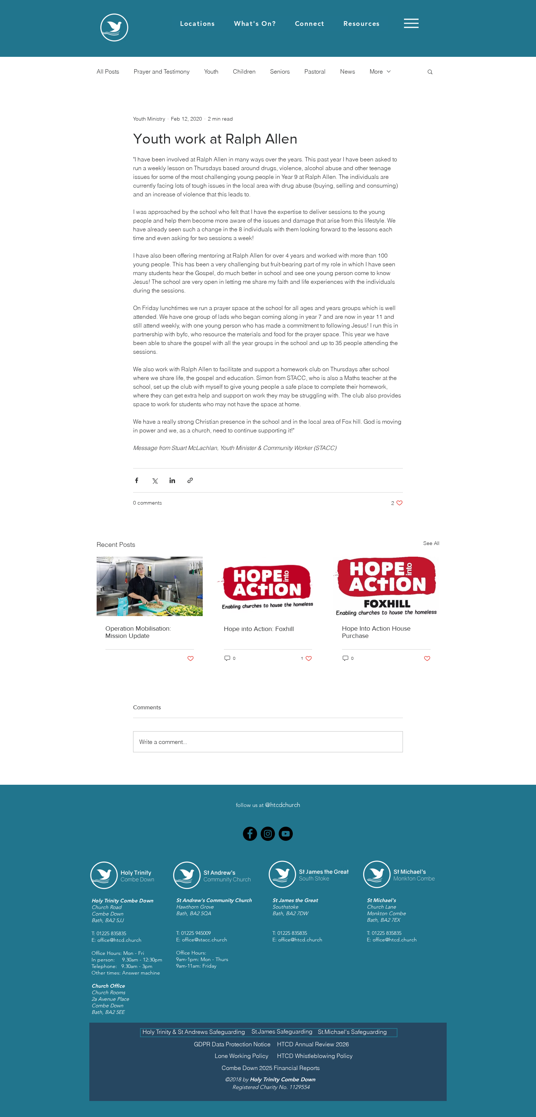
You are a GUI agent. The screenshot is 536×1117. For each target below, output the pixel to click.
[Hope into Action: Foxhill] (268, 586)
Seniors (280, 71)
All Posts (108, 71)
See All (431, 543)
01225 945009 (196, 933)
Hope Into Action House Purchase (376, 632)
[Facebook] (250, 834)
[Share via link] (190, 480)
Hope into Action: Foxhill (259, 628)
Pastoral (315, 71)
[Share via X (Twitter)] (154, 480)
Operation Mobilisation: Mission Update (138, 632)
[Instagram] (268, 834)
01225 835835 (111, 933)
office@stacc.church (204, 939)
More (376, 71)
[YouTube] (286, 834)
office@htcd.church (119, 940)
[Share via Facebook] (136, 480)
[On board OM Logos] (150, 586)
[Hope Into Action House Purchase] (386, 586)
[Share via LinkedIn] (172, 480)
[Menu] (411, 23)
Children (244, 71)
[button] (197, 23)
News (347, 71)
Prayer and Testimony (162, 71)
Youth (211, 71)
